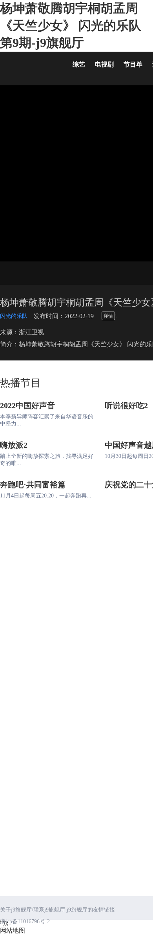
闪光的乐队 (13, 316)
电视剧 (104, 64)
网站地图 (12, 930)
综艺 (79, 64)
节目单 (133, 64)
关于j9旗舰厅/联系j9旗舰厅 (32, 910)
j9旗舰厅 (31, 66)
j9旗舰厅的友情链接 (91, 910)
